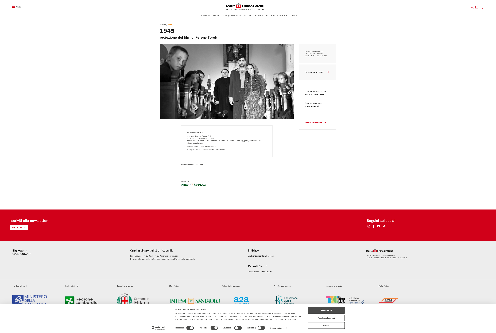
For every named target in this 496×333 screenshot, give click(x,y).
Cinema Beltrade (218, 150)
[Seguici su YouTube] (379, 226)
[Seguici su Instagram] (369, 226)
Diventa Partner (311, 106)
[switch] (214, 328)
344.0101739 (265, 271)
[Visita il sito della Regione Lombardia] (90, 301)
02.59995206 (21, 254)
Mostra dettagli (277, 328)
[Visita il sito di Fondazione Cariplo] (351, 301)
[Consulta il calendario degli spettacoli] (477, 7)
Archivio (163, 25)
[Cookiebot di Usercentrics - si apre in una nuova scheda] (158, 328)
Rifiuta (326, 325)
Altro (292, 15)
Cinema (170, 25)
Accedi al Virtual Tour (314, 94)
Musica (247, 15)
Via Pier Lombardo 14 (257, 256)
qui (311, 53)
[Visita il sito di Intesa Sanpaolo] (194, 301)
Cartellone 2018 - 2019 (314, 72)
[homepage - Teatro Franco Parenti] (248, 6)
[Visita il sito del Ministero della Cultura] (37, 301)
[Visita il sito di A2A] (247, 301)
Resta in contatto (19, 227)
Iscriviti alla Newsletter (315, 122)
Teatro (216, 15)
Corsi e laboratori (279, 15)
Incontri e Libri (261, 15)
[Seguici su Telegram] (384, 226)
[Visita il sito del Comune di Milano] (142, 301)
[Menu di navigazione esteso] (13, 7)
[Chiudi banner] (350, 308)
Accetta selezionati (326, 318)
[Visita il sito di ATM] (403, 301)
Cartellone (205, 15)
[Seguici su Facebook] (374, 226)
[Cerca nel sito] (472, 7)
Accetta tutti (326, 310)
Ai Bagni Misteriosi (231, 15)
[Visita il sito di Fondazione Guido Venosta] (299, 301)
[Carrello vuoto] (482, 7)
